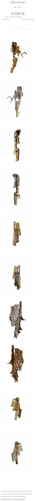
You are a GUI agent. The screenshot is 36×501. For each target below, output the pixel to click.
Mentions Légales (19, 499)
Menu (19, 7)
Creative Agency (6, 499)
